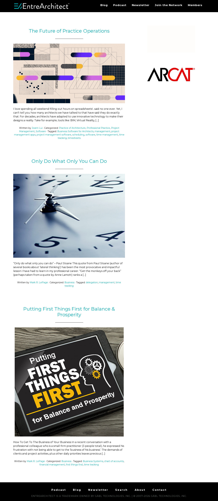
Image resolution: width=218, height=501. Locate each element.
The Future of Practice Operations (69, 31)
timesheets (74, 138)
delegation (92, 282)
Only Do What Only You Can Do (69, 161)
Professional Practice (98, 128)
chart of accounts (114, 461)
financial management (52, 464)
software (90, 134)
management (102, 131)
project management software (54, 134)
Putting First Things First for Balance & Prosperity (69, 312)
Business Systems (93, 461)
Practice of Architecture (72, 128)
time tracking (91, 464)
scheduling (78, 134)
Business (69, 282)
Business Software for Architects (75, 131)
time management (107, 134)
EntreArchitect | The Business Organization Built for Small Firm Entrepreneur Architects (42, 6)
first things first (74, 464)
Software (41, 131)
